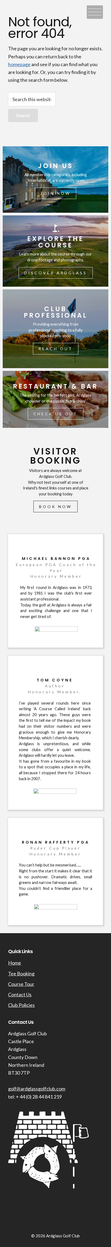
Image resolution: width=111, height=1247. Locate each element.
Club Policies (21, 1005)
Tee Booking (21, 973)
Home (14, 963)
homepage (19, 64)
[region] (55, 538)
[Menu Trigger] (95, 12)
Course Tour (21, 984)
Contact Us (20, 994)
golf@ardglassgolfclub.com (36, 1089)
